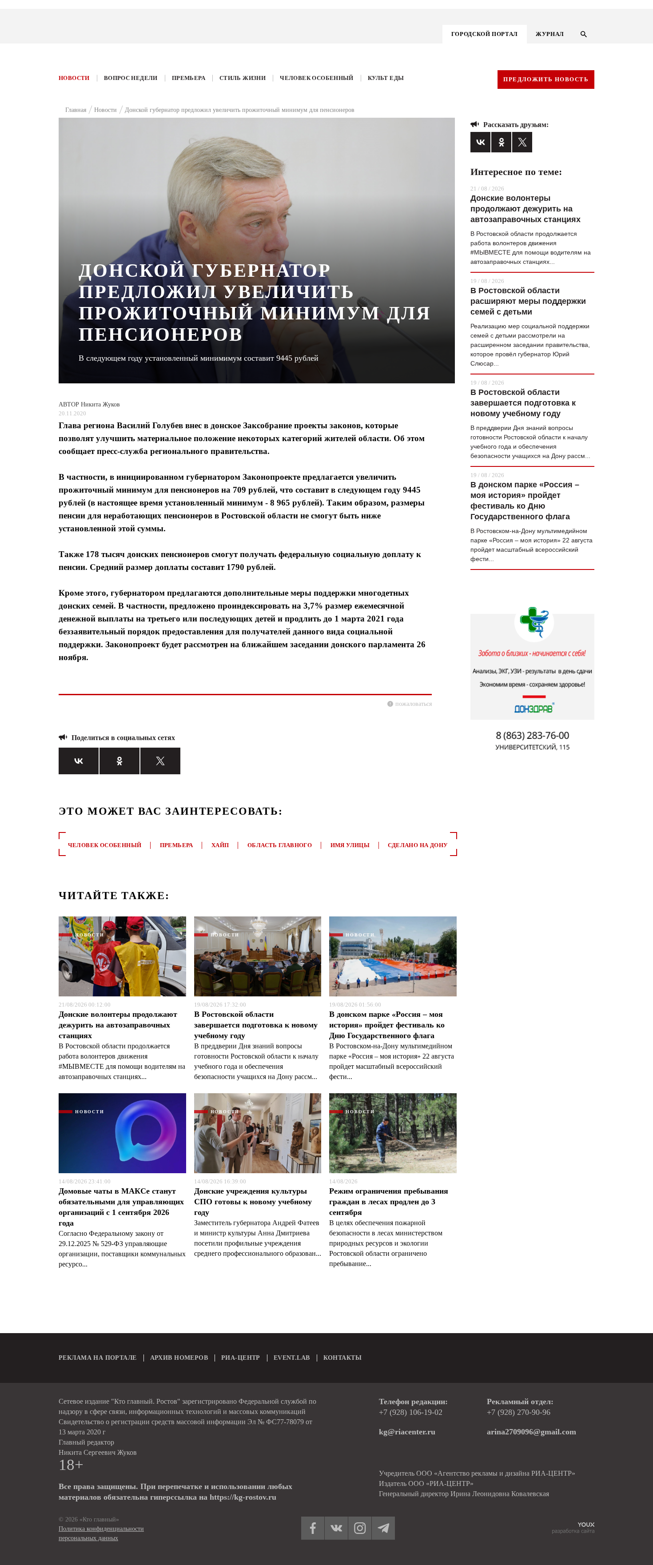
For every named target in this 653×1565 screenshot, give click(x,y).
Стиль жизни (242, 78)
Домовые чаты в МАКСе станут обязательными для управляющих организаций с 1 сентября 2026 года (121, 1207)
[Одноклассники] (119, 761)
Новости (74, 78)
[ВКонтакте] (79, 761)
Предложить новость (546, 79)
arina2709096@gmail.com (531, 1431)
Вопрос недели (131, 78)
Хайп (220, 845)
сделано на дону (418, 845)
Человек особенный (317, 78)
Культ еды (386, 78)
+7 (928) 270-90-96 (518, 1412)
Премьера (188, 78)
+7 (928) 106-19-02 (410, 1412)
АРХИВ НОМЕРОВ (179, 1357)
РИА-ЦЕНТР (240, 1357)
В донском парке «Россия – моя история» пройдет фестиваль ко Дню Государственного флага (387, 1025)
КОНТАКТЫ (342, 1357)
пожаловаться (413, 704)
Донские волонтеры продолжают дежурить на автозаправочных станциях (118, 1025)
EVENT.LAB (292, 1357)
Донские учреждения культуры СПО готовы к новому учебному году (253, 1202)
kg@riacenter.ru (407, 1431)
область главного (279, 845)
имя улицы (350, 845)
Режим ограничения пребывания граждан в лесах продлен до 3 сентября (388, 1202)
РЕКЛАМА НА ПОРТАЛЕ (98, 1357)
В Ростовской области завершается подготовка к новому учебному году (256, 1025)
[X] (160, 761)
